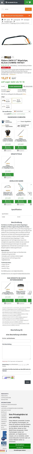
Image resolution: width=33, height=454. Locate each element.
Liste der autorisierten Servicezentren (12, 408)
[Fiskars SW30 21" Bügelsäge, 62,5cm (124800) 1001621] (16, 40)
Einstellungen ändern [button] (20, 450)
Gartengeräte (17, 19)
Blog (2, 427)
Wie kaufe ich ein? (6, 410)
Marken (3, 423)
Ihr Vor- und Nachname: (8, 338)
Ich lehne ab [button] (19, 447)
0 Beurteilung (13, 65)
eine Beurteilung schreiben (25, 65)
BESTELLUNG (4, 412)
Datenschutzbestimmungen (9, 404)
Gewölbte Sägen (8, 21)
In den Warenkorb (8, 147)
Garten (8, 19)
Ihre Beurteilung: (7, 344)
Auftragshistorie (6, 397)
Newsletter (4, 399)
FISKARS (8, 90)
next (29, 193)
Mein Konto (4, 395)
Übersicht (4, 421)
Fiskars (24, 94)
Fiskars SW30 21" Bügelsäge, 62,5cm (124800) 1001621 (15, 23)
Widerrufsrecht (5, 416)
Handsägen (26, 19)
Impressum (4, 406)
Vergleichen (28, 86)
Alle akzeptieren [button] (19, 445)
